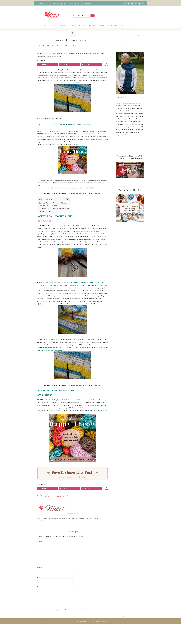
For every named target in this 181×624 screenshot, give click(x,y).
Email (39, 577)
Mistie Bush (42, 46)
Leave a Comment (72, 513)
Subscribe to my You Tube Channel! (51, 350)
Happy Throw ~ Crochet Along (52, 203)
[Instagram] (128, 3)
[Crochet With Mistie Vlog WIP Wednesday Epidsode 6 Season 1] (130, 170)
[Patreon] (142, 3)
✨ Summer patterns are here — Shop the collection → (64, 3)
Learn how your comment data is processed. (76, 610)
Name (39, 567)
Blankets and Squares (63, 49)
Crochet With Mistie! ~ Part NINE (54, 208)
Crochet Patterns (76, 49)
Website (39, 587)
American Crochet (53, 15)
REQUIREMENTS (50, 205)
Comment (40, 542)
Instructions (45, 211)
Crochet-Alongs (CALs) (90, 49)
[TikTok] (135, 3)
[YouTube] (139, 3)
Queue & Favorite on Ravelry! (46, 131)
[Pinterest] (132, 3)
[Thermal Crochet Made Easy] (130, 208)
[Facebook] (124, 3)
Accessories (51, 49)
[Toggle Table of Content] (67, 200)
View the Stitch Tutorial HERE (55, 347)
